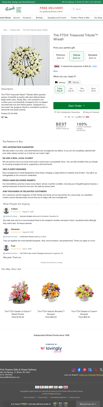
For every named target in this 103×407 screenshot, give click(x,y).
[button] (96, 396)
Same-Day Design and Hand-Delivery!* (19, 2)
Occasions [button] (27, 17)
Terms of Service (29, 397)
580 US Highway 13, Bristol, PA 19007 (15, 372)
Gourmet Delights (26, 216)
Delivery (62, 82)
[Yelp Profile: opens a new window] (95, 369)
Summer (16, 17)
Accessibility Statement (58, 397)
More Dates (93, 89)
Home (5, 30)
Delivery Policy (74, 397)
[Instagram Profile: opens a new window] (73, 369)
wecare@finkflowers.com (10, 377)
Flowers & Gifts (15, 30)
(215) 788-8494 (6, 374)
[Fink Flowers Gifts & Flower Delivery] (17, 9)
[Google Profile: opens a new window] (90, 369)
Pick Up (76, 82)
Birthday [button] (39, 17)
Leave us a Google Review (91, 374)
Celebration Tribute (27, 236)
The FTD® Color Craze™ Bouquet (32, 253)
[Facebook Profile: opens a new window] (79, 369)
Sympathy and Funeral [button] (57, 17)
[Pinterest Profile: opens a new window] (84, 369)
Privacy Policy (42, 397)
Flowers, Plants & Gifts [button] (80, 17)
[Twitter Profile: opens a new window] (101, 369)
